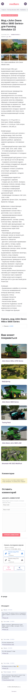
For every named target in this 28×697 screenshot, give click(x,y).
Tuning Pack (6, 422)
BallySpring (6, 381)
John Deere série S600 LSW (11, 443)
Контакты (14, 691)
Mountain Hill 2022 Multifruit (12, 463)
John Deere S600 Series (10, 402)
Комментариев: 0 (15, 34)
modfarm (14, 4)
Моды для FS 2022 (13, 15)
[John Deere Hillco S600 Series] (14, 46)
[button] (14, 326)
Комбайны (4, 15)
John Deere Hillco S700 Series (12, 361)
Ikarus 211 (6, 617)
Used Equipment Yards (9, 644)
